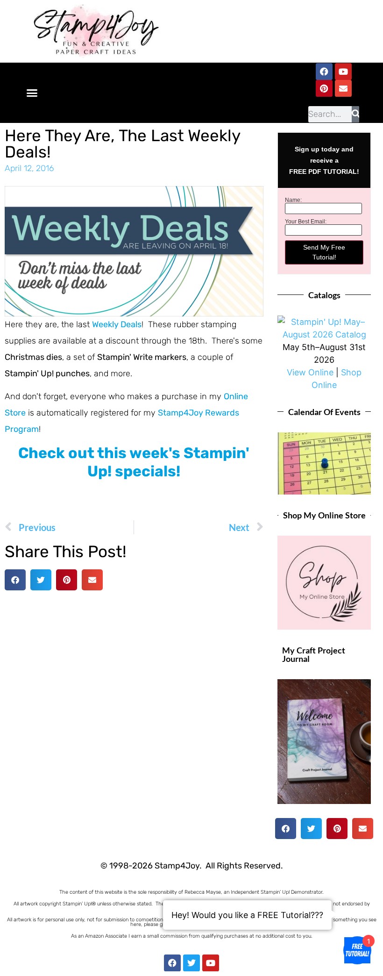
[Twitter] (191, 962)
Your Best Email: (305, 221)
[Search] (355, 114)
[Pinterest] (324, 88)
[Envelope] (343, 88)
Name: (293, 200)
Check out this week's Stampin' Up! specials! (133, 462)
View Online (310, 372)
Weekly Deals (117, 324)
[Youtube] (343, 71)
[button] (32, 93)
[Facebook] (324, 71)
